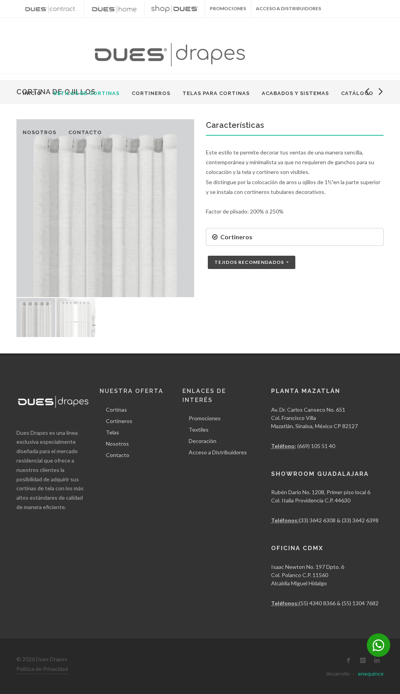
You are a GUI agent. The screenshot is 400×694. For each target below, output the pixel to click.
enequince (371, 673)
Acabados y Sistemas (295, 93)
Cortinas (116, 409)
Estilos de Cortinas (87, 93)
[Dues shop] (175, 8)
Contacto (85, 132)
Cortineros (151, 93)
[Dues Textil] (50, 8)
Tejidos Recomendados (249, 262)
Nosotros (39, 132)
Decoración (202, 441)
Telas (112, 432)
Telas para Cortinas (216, 93)
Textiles (199, 429)
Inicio (32, 93)
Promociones (205, 418)
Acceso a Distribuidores (288, 8)
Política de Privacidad (42, 668)
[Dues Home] (114, 8)
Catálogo (357, 93)
